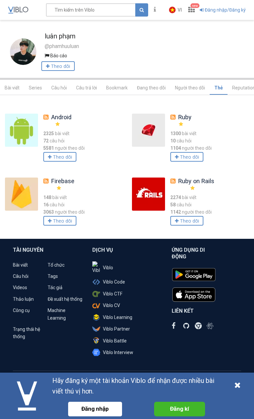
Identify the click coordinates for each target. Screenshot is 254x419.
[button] (175, 10)
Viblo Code (114, 282)
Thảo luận (23, 299)
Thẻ (218, 87)
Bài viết (12, 87)
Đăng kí (179, 408)
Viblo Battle (115, 340)
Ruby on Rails (196, 181)
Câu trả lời (86, 87)
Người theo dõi (190, 87)
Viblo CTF (112, 293)
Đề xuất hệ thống (65, 299)
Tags (53, 276)
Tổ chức (56, 265)
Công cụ (21, 310)
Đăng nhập (95, 408)
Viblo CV (111, 305)
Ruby (184, 117)
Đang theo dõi (151, 87)
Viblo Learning (117, 317)
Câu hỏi (59, 87)
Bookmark (117, 87)
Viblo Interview (118, 352)
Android (61, 117)
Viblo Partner (116, 329)
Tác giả (55, 287)
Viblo (108, 267)
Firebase (62, 181)
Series (35, 87)
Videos (20, 287)
